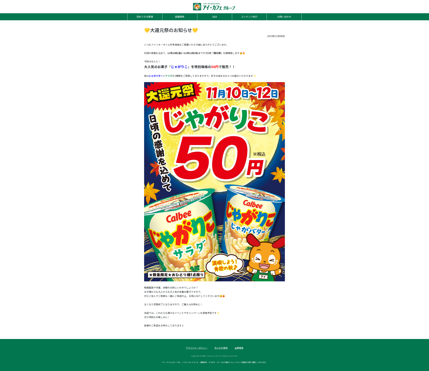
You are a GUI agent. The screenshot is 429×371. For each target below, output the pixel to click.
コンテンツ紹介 (249, 16)
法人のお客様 (221, 347)
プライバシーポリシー (196, 347)
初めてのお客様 (145, 16)
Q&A (214, 16)
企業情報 (239, 347)
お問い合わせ (284, 16)
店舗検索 (179, 16)
